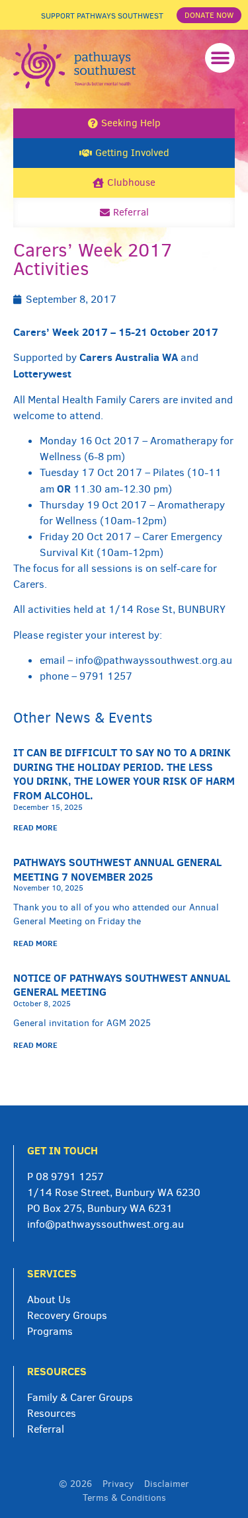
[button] (220, 58)
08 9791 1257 (70, 1176)
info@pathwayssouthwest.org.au (153, 660)
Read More (35, 827)
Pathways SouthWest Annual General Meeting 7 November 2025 (117, 869)
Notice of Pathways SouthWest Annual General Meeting (121, 985)
